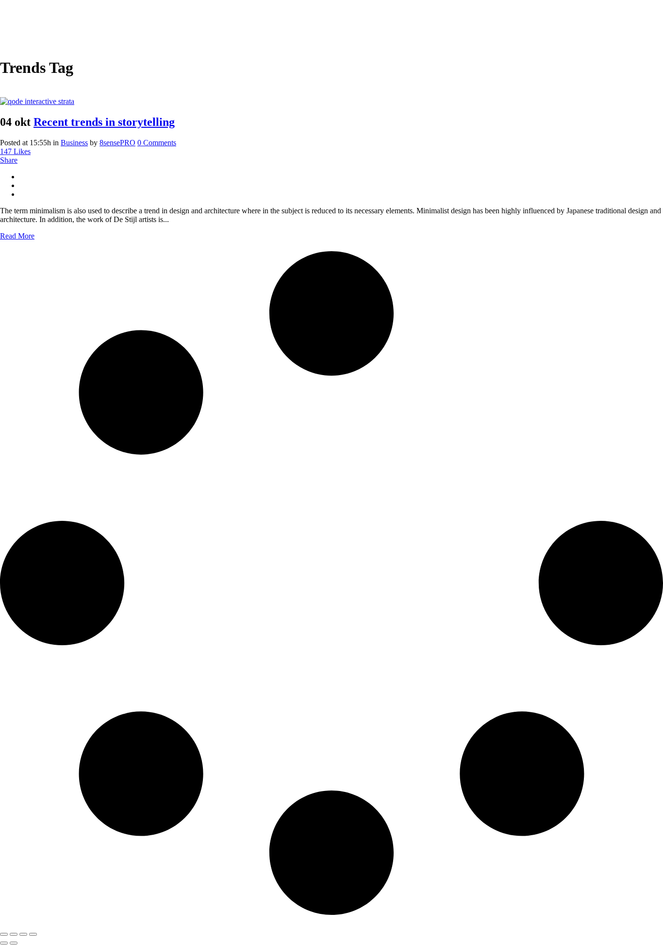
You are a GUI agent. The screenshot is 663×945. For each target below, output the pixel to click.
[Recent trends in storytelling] (37, 101)
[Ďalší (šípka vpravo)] (13, 943)
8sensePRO (117, 142)
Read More (17, 236)
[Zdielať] (23, 934)
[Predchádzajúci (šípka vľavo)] (4, 943)
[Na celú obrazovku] (13, 934)
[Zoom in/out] (4, 934)
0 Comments (156, 142)
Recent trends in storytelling (104, 122)
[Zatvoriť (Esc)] (33, 934)
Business (74, 142)
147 (15, 151)
